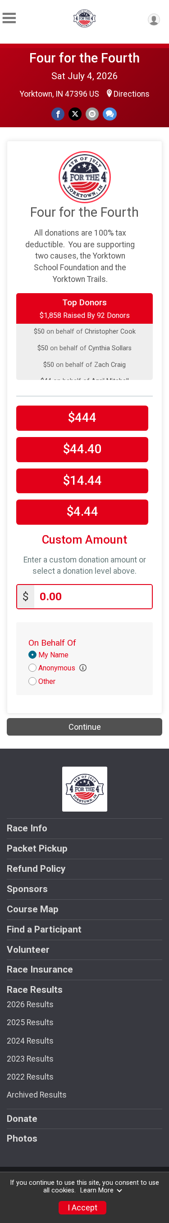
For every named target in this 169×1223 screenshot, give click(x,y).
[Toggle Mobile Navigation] (9, 18)
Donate (22, 1118)
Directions (132, 93)
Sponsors (27, 889)
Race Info (27, 828)
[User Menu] (154, 19)
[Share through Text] (110, 114)
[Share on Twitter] (75, 114)
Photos (22, 1138)
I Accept (82, 1207)
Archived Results (37, 1094)
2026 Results (30, 1004)
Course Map (33, 909)
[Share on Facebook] (57, 114)
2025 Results (30, 1022)
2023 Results (30, 1058)
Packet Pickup (37, 848)
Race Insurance (40, 969)
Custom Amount (84, 539)
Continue (85, 727)
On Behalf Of (52, 642)
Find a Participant (44, 929)
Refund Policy (36, 868)
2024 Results (30, 1040)
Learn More (97, 1190)
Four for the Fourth (84, 58)
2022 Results (30, 1076)
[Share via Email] (92, 114)
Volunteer (28, 949)
